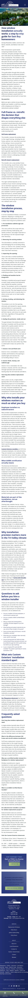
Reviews (14, 957)
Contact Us (14, 864)
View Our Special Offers (14, 888)
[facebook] (9, 986)
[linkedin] (14, 986)
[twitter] (11, 986)
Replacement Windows (14, 927)
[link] (16, 986)
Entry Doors (14, 935)
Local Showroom (14, 946)
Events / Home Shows (14, 952)
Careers (14, 954)
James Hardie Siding (14, 932)
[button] (25, 3)
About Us (14, 943)
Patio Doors (14, 930)
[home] (9, 4)
